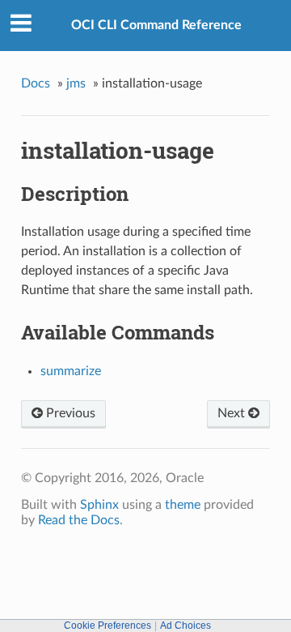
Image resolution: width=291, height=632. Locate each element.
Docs (35, 83)
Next (232, 413)
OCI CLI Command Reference (156, 25)
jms (76, 83)
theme (182, 504)
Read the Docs (79, 520)
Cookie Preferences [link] (107, 625)
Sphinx (99, 504)
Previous (69, 413)
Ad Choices (185, 625)
